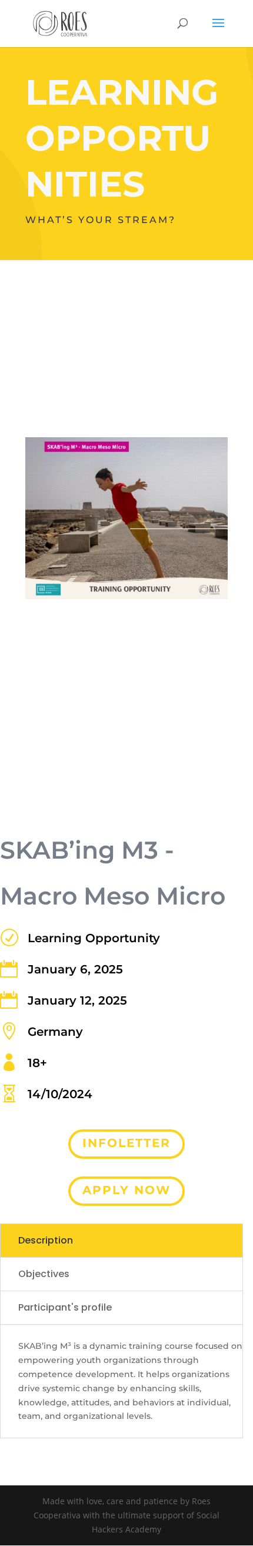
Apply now (126, 1190)
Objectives (43, 1274)
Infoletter (126, 1143)
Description (45, 1240)
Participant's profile (65, 1307)
